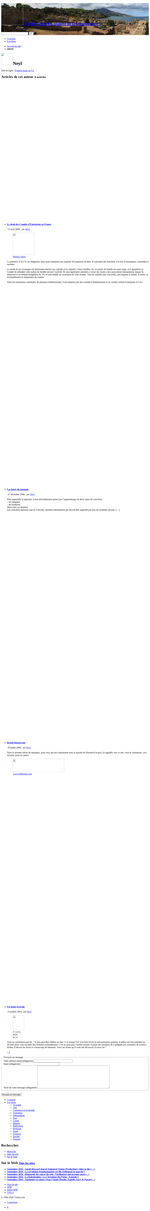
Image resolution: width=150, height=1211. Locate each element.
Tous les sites (27, 1163)
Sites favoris (12, 1154)
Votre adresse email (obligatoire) (18, 1061)
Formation (17, 1113)
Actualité (17, 1105)
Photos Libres (19, 256)
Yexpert (16, 1139)
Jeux (15, 1118)
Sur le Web (12, 1157)
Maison (16, 1123)
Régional (17, 1128)
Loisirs (16, 1120)
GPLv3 (10, 1192)
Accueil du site (14, 46)
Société (16, 1136)
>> (31, 33)
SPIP (9, 1187)
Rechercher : (7, 30)
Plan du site (12, 1184)
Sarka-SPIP (12, 1190)
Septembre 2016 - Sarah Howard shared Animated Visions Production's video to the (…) (50, 1169)
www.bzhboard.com (22, 774)
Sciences (17, 1134)
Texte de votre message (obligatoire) (20, 1087)
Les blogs (11, 41)
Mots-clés (11, 1151)
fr (7, 1207)
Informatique (19, 1115)
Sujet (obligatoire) (12, 1064)
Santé (15, 1131)
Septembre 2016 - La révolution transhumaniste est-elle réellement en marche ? (46, 1171)
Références (18, 1126)
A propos (11, 38)
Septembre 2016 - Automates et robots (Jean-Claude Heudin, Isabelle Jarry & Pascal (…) (51, 1179)
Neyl (27, 229)
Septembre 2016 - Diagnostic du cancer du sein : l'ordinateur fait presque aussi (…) (48, 1174)
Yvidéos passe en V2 (24, 70)
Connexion (12, 1202)
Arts (15, 1107)
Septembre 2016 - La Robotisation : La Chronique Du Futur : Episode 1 (43, 1177)
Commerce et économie (24, 1110)
